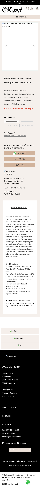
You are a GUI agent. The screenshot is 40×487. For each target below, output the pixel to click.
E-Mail (21, 165)
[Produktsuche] (28, 9)
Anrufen (20, 159)
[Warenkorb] (37, 9)
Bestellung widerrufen (20, 449)
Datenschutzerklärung (10, 461)
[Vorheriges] (6, 46)
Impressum (23, 466)
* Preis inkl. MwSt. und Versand (15, 136)
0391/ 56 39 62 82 (16, 187)
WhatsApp (21, 153)
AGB (29, 466)
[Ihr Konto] (32, 9)
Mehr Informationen (19, 104)
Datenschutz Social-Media (27, 461)
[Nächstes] (33, 46)
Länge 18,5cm (27, 122)
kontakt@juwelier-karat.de (11, 437)
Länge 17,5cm (12, 122)
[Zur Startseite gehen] (6, 10)
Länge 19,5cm (12, 126)
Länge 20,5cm (27, 126)
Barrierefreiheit (14, 466)
